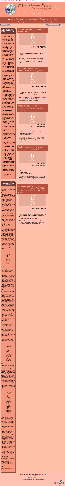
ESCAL (59, 483)
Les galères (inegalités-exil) (22, 22)
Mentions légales (37, 474)
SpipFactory (62, 485)
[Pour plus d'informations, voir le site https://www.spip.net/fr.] (61, 482)
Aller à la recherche (20, 0)
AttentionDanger (33, 19)
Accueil (12, 19)
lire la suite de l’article (6, 175)
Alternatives (21, 19)
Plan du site (23, 474)
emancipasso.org (7, 417)
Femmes (54, 19)
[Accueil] (32, 16)
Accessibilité (3, 0)
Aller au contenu (11, 0)
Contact (29, 474)
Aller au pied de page (31, 0)
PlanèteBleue (46, 22)
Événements (45, 19)
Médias (36, 22)
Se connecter (6, 24)
